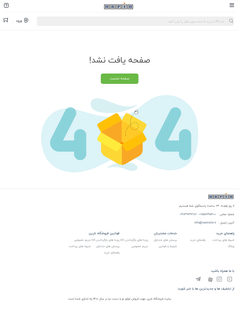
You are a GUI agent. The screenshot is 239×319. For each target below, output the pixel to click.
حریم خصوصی (139, 246)
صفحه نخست (119, 78)
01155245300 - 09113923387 (198, 214)
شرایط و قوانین (167, 246)
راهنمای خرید (198, 240)
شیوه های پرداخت (223, 240)
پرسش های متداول (165, 240)
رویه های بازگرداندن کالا (134, 240)
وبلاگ (231, 246)
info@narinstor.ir (205, 223)
